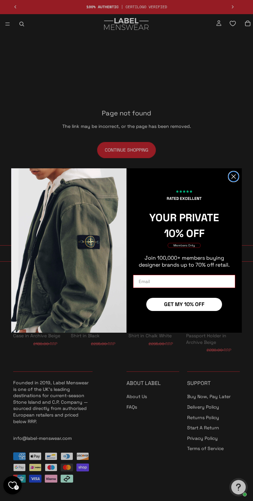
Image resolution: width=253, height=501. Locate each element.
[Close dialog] (234, 176)
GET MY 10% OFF (184, 304)
